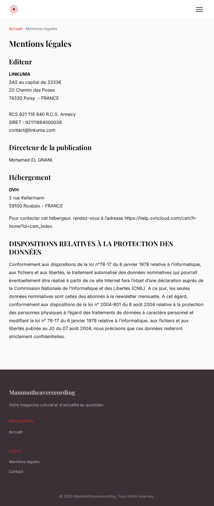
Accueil (15, 28)
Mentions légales (24, 461)
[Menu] (199, 9)
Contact (16, 471)
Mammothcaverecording (42, 392)
